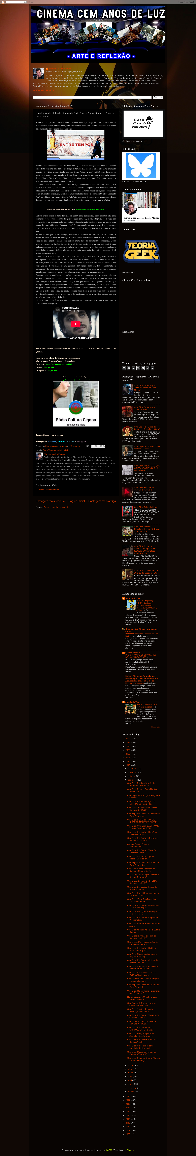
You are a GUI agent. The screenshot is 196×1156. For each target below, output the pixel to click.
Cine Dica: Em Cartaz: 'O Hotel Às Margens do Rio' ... (142, 961)
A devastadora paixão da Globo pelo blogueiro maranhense (140, 682)
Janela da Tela (132, 702)
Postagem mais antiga (102, 501)
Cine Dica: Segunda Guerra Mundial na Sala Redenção (143, 1059)
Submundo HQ (132, 598)
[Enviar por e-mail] (92, 446)
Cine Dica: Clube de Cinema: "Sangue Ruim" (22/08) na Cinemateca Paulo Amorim (145, 549)
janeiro (131, 1092)
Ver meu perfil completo (43, 90)
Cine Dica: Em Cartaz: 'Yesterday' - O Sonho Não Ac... (143, 1016)
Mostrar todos (155, 727)
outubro (131, 776)
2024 (128, 746)
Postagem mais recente (50, 501)
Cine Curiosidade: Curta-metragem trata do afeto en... (143, 980)
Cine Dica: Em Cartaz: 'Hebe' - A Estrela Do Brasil (142, 833)
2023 (128, 750)
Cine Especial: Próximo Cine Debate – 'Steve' (147, 447)
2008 (128, 1134)
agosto (131, 1065)
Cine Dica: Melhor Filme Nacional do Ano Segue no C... (143, 992)
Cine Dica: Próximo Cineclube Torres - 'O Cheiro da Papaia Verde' (147, 529)
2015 (128, 1108)
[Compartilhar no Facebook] (101, 446)
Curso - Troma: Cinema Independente (138, 845)
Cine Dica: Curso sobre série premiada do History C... (140, 1047)
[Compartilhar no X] (98, 446)
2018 (128, 1096)
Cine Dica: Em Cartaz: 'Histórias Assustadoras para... (141, 949)
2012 (128, 1119)
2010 (128, 1127)
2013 (128, 1115)
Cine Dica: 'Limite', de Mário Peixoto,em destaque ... (140, 1010)
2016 (128, 1104)
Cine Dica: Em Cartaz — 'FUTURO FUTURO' (145, 489)
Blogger (130, 1150)
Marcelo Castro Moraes (59, 69)
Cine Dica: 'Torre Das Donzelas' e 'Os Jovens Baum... (142, 900)
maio (130, 1077)
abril (130, 1080)
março (131, 1084)
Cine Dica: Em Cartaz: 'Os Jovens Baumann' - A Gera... (142, 839)
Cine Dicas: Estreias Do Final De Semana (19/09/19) (142, 882)
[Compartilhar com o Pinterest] (103, 446)
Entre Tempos (49, 450)
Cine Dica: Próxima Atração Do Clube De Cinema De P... (141, 802)
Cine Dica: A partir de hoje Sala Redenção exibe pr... (141, 857)
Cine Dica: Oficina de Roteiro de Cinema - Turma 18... (141, 1053)
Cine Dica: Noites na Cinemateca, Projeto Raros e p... (142, 955)
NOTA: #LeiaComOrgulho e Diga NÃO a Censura (142, 998)
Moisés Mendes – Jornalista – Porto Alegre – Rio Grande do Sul (141, 677)
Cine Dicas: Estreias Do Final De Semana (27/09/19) (142, 809)
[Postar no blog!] (95, 446)
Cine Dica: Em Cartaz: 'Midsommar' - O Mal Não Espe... (143, 906)
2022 (128, 754)
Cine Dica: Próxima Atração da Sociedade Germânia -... (141, 784)
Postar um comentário (49, 490)
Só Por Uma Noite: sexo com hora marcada (146, 705)
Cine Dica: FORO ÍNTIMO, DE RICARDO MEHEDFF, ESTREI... (143, 821)
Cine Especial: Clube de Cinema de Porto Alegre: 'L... (143, 986)
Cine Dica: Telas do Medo (146, 507)
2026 (128, 739)
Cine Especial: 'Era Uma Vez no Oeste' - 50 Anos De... (141, 1004)
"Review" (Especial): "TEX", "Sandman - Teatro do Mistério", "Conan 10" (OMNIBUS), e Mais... (146, 605)
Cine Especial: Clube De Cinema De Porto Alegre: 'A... (143, 815)
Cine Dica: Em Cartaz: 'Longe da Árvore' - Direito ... (142, 888)
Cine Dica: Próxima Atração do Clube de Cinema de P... (141, 870)
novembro (133, 772)
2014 (128, 1111)
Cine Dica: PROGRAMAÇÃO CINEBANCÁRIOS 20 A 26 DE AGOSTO (147, 468)
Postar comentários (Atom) (55, 507)
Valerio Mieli (62, 450)
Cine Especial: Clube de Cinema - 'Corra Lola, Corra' (147, 428)
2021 (128, 758)
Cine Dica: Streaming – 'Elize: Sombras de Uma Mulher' (145, 387)
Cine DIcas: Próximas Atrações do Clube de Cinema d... (142, 943)
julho (130, 1069)
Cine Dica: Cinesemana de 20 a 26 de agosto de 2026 (146, 571)
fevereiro (132, 1088)
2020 (128, 761)
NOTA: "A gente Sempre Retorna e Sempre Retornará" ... (143, 876)
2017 (128, 1100)
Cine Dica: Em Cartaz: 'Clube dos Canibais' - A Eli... (142, 1041)
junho (130, 1073)
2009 (128, 1130)
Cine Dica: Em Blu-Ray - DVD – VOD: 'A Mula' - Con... (141, 973)
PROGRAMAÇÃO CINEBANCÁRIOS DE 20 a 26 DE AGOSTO (140, 656)
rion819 (108, 1150)
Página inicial (76, 501)
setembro (132, 780)
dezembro (133, 768)
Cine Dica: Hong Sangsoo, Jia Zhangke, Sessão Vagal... (140, 1035)
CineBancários (132, 653)
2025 (128, 742)
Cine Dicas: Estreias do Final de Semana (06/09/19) (141, 1022)
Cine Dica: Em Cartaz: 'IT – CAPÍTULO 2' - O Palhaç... (140, 1028)
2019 (128, 765)
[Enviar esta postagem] (88, 446)
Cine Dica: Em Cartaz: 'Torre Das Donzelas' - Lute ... (142, 851)
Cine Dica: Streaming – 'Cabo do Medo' (144, 408)
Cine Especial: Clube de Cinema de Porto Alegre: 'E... (143, 863)
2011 (128, 1123)
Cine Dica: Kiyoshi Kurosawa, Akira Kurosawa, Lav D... (143, 894)
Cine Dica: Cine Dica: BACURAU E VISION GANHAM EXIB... (143, 827)
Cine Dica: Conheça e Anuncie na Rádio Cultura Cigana (142, 967)
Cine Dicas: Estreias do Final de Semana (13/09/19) (141, 937)
